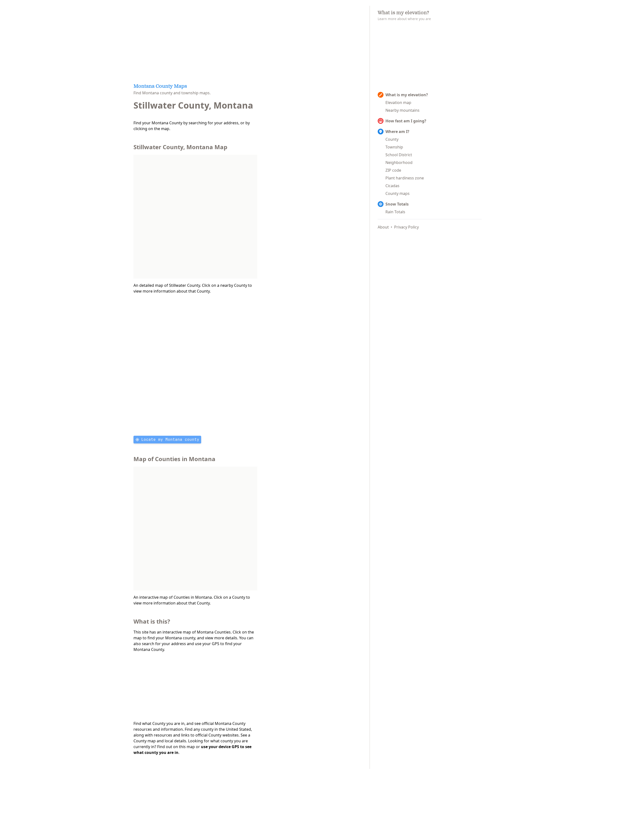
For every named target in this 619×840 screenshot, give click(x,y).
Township (394, 147)
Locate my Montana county (170, 439)
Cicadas (392, 185)
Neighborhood (399, 162)
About (383, 227)
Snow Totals (397, 204)
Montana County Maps (160, 86)
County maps (397, 193)
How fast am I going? (405, 121)
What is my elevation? (406, 94)
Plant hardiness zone (404, 178)
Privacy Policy (406, 227)
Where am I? (397, 131)
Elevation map (398, 102)
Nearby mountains (402, 110)
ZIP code (393, 170)
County (391, 139)
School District (398, 154)
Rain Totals (395, 211)
